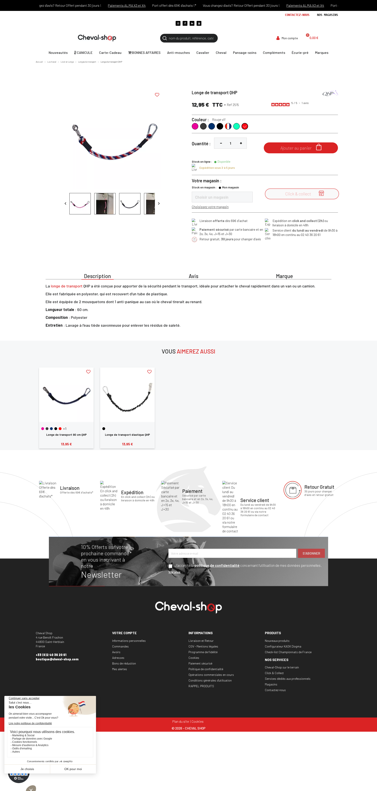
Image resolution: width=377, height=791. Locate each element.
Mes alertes (119, 669)
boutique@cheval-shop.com (57, 659)
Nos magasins (327, 15)
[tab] (97, 275)
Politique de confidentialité (205, 669)
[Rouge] (60, 428)
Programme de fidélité (203, 652)
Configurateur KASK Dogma (283, 646)
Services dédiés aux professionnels (287, 678)
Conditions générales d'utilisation (210, 680)
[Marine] (51, 428)
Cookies (193, 657)
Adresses (118, 657)
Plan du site (180, 721)
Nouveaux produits (277, 640)
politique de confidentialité (217, 565)
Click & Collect (274, 673)
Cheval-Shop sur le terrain (282, 667)
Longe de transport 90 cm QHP (66, 434)
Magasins (271, 684)
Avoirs (116, 652)
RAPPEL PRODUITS (201, 686)
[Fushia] (42, 428)
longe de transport (66, 286)
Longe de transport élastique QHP (127, 434)
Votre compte (124, 633)
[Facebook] (185, 23)
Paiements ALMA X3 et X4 (117, 5)
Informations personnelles (129, 640)
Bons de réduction (124, 663)
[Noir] (55, 428)
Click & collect (304, 193)
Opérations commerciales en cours (211, 675)
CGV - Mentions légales (203, 646)
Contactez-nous (297, 15)
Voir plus (174, 572)
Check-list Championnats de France (288, 652)
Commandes (120, 646)
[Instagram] (178, 23)
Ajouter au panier (300, 147)
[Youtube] (199, 23)
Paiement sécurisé (200, 663)
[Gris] (47, 428)
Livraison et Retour (201, 640)
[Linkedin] (192, 23)
